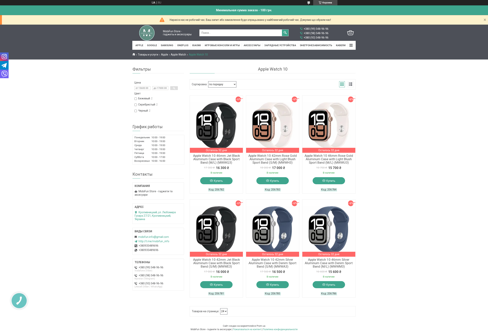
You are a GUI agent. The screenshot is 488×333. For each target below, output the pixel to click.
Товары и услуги (148, 54)
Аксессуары (252, 45)
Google (152, 45)
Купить (218, 180)
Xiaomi (196, 45)
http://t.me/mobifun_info (154, 241)
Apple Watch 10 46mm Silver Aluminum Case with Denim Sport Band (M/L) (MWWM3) (329, 263)
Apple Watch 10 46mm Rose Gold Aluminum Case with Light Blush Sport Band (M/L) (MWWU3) (329, 159)
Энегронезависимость (316, 45)
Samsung (167, 45)
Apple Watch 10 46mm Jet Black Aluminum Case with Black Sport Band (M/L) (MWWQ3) (216, 159)
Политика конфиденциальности (280, 329)
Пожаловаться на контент (247, 329)
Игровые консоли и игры (222, 45)
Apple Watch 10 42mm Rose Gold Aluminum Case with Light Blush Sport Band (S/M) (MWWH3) (272, 159)
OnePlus (182, 45)
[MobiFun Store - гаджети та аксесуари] (147, 33)
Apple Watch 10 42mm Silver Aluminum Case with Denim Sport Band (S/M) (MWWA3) (272, 263)
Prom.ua (261, 326)
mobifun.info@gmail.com (153, 236)
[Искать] (285, 33)
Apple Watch (178, 54)
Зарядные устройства (280, 45)
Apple (139, 45)
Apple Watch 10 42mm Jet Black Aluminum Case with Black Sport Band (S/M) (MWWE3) (216, 263)
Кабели (341, 45)
